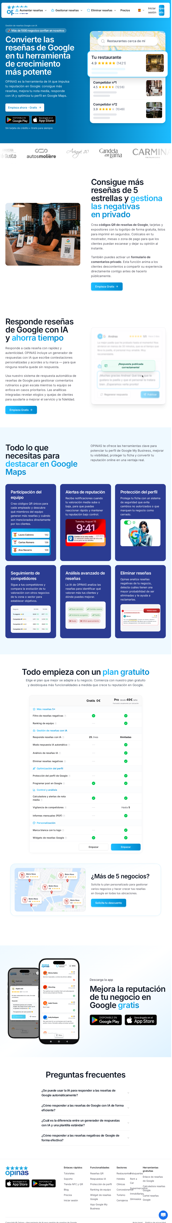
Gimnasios (135, 1199)
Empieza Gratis (104, 286)
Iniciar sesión (71, 1200)
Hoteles (121, 1178)
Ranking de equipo (100, 1189)
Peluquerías (136, 1173)
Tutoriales (69, 1173)
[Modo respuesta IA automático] (126, 744)
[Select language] (141, 10)
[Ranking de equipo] (126, 723)
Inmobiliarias (137, 1193)
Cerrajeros (122, 1200)
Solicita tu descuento (108, 902)
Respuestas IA (98, 1178)
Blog (66, 1189)
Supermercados (138, 1188)
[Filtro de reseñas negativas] (93, 715)
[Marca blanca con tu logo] (126, 830)
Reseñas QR (96, 1173)
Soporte (68, 1178)
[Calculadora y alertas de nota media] (93, 798)
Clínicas (121, 1184)
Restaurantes (124, 1173)
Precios (125, 10)
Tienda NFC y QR (73, 1184)
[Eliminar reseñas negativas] (126, 761)
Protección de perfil (101, 1184)
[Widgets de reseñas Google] (93, 837)
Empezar (93, 846)
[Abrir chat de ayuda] (163, 1215)
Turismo (121, 1195)
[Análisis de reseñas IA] (126, 753)
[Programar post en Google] (93, 783)
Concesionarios (125, 1189)
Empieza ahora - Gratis (22, 107)
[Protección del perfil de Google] (126, 775)
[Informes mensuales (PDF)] (126, 815)
